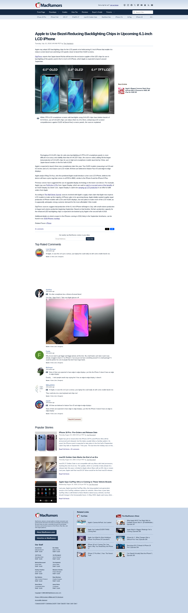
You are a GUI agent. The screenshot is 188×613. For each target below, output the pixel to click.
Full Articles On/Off (51, 603)
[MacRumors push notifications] (145, 5)
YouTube (84, 516)
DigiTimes (38, 56)
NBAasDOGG (50, 385)
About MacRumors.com (46, 532)
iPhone (48, 223)
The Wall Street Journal (52, 195)
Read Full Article (64, 449)
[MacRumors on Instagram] (128, 5)
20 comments (75, 449)
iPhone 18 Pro (41, 17)
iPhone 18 (139, 17)
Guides (64, 12)
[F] (39, 359)
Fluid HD (63, 603)
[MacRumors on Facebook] (131, 5)
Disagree (60, 256)
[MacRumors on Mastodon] (138, 5)
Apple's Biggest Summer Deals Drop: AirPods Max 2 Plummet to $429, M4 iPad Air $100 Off (137, 90)
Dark (75, 603)
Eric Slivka (56, 547)
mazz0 (48, 401)
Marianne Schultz (58, 569)
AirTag (129, 17)
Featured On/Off (40, 603)
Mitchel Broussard (40, 562)
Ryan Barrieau (57, 577)
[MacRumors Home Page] (48, 5)
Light (71, 603)
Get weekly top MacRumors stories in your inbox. (74, 235)
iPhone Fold (54, 17)
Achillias (49, 289)
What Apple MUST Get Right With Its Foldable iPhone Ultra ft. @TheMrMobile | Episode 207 (140, 522)
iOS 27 (65, 17)
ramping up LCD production (88, 188)
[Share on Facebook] (112, 229)
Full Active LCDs (52, 185)
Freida (48, 351)
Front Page (41, 12)
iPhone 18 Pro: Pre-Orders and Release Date (78, 432)
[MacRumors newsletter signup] (152, 5)
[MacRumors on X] (135, 5)
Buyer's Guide (97, 12)
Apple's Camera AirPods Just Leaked (99, 522)
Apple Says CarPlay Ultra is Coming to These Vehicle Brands (85, 482)
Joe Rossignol (91, 435)
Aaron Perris (56, 584)
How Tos (74, 12)
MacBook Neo (106, 17)
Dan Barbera (38, 577)
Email (36, 551)
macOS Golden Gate (90, 17)
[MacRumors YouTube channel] (141, 5)
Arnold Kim (38, 547)
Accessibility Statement (41, 600)
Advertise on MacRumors (46, 538)
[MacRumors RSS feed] (148, 5)
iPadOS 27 (75, 17)
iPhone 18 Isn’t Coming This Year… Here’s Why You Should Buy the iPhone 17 (100, 546)
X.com (40, 551)
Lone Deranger (51, 249)
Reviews (85, 12)
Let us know (114, 5)
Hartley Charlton (39, 569)
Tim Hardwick (68, 43)
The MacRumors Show (130, 516)
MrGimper (49, 367)
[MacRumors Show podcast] (124, 5)
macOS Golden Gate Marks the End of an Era (78, 457)
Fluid (59, 603)
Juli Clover (38, 555)
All (151, 17)
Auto (68, 603)
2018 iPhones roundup (52, 218)
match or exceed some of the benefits (98, 185)
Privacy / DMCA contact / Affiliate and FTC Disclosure (49, 597)
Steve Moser (38, 584)
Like (56, 256)
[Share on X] (107, 229)
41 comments (39, 229)
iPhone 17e (119, 17)
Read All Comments (74, 419)
